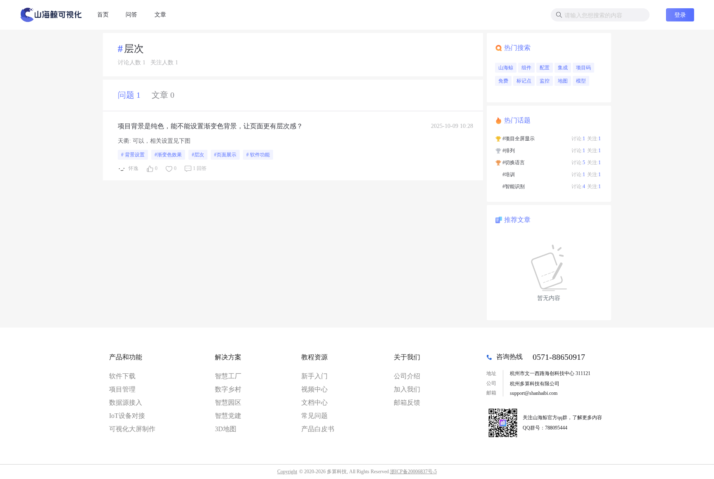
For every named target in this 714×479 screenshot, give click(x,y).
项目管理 (122, 389)
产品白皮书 (317, 428)
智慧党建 (228, 415)
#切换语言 (513, 162)
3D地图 (225, 428)
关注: (594, 139)
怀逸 (133, 168)
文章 (160, 15)
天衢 (123, 141)
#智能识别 (513, 186)
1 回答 (200, 168)
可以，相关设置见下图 (161, 141)
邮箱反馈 (407, 402)
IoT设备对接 (127, 415)
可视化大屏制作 (132, 428)
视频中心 (314, 389)
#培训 (508, 174)
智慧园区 (228, 402)
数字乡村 (228, 389)
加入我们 (407, 389)
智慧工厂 (228, 376)
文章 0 (163, 94)
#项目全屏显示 (518, 139)
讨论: (578, 139)
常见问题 (314, 415)
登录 (680, 14)
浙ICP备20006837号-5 (413, 471)
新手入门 (314, 376)
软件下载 (122, 376)
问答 (131, 15)
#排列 (508, 150)
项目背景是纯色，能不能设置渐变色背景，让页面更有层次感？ (210, 126)
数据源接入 (125, 402)
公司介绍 (407, 376)
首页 (103, 15)
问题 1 (129, 94)
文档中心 (314, 402)
